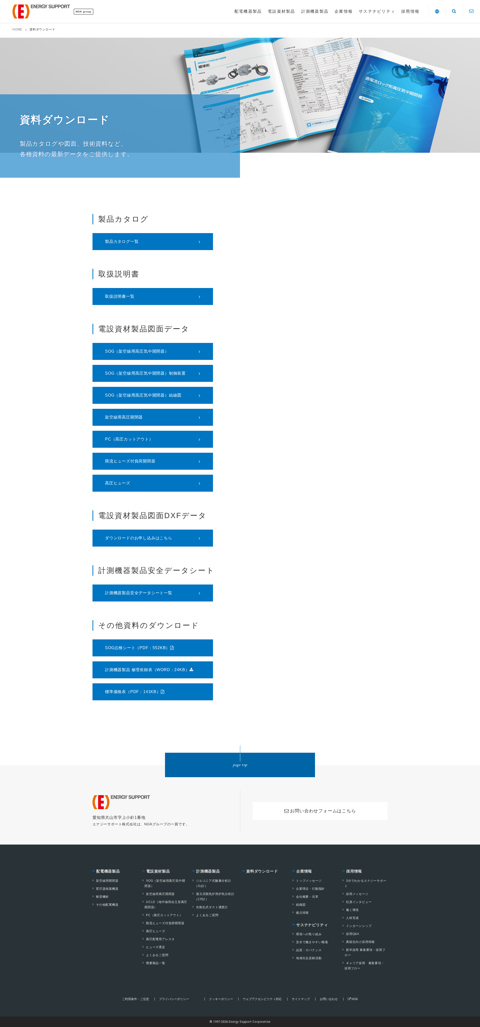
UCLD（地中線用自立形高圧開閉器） (165, 904)
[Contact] (471, 11)
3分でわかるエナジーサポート (365, 883)
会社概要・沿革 (307, 896)
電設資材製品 (158, 871)
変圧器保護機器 (107, 888)
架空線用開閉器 (107, 880)
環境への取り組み (309, 934)
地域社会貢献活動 (309, 958)
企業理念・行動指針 (310, 888)
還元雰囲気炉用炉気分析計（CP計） (214, 896)
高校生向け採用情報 (360, 942)
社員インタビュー (359, 902)
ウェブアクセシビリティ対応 (262, 999)
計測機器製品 (208, 871)
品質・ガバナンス (309, 950)
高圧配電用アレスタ (160, 939)
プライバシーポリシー (174, 999)
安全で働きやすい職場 (312, 942)
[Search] (454, 11)
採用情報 (354, 871)
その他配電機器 (107, 904)
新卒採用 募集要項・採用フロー (364, 952)
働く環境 (352, 910)
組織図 (301, 904)
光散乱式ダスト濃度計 (212, 907)
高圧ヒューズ (155, 931)
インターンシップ (359, 926)
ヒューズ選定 (155, 947)
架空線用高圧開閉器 (160, 894)
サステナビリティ (312, 925)
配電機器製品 (108, 871)
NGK (354, 999)
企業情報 (304, 871)
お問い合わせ (329, 999)
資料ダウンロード (262, 871)
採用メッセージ (357, 894)
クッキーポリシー (221, 999)
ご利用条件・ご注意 (135, 999)
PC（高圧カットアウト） (164, 915)
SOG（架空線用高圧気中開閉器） (164, 883)
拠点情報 (302, 912)
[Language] (437, 11)
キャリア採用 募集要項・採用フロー (364, 965)
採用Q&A (352, 934)
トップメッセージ (309, 880)
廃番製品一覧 (155, 963)
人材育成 (352, 918)
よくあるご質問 (157, 955)
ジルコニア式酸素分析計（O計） (212, 883)
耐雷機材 (102, 896)
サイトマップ (301, 999)
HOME (17, 29)
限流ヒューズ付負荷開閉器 (165, 923)
